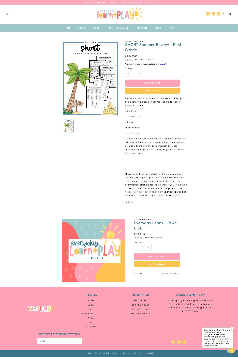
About (91, 305)
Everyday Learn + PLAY (104, 353)
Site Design (125, 353)
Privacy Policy (140, 309)
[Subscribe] (77, 341)
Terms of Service (140, 313)
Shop (91, 309)
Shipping (129, 59)
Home (91, 300)
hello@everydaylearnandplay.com (144, 191)
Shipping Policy (140, 305)
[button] (7, 14)
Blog (91, 318)
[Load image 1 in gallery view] (68, 126)
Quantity (128, 69)
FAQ (91, 322)
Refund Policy (141, 300)
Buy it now (152, 90)
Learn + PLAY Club (91, 313)
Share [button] (130, 202)
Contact (91, 327)
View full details (169, 273)
